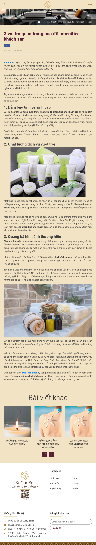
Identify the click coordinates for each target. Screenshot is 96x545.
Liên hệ (75, 488)
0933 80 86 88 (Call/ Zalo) (21, 521)
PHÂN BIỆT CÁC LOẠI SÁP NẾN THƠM (17, 442)
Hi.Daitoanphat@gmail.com (21, 525)
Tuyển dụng (55, 488)
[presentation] (44, 454)
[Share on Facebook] (7, 45)
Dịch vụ (75, 483)
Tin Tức (45, 22)
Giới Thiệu (55, 478)
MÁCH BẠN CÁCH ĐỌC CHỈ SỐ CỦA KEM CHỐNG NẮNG (48, 444)
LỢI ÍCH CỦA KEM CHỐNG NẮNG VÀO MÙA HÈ (79, 444)
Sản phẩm (55, 483)
